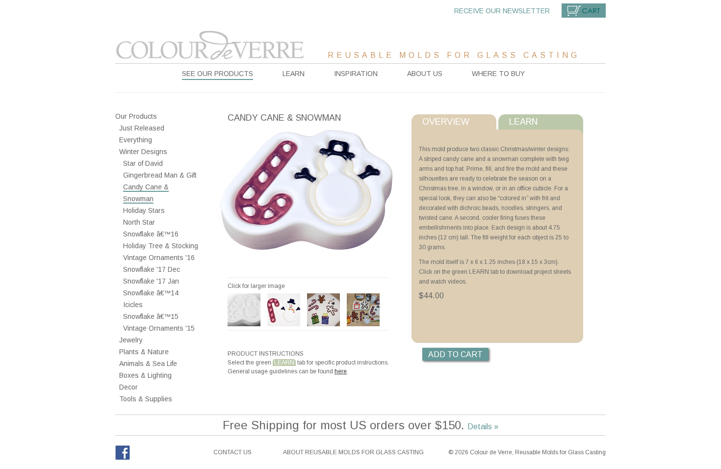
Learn (294, 74)
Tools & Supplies (145, 399)
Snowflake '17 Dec (151, 269)
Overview (445, 122)
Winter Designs (143, 152)
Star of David (143, 163)
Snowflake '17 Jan (151, 281)
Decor (128, 387)
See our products (217, 74)
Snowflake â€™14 (151, 293)
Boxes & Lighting (145, 375)
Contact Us (232, 452)
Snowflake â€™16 (151, 234)
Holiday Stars (144, 210)
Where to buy (498, 74)
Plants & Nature (144, 352)
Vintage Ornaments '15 (159, 328)
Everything (135, 140)
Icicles (133, 305)
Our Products (136, 116)
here (341, 371)
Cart (584, 10)
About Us (424, 74)
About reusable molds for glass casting (353, 452)
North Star (139, 222)
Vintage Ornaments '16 (159, 257)
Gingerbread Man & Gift (160, 175)
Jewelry (131, 340)
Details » (482, 426)
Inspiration (356, 74)
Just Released (141, 128)
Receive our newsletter (502, 11)
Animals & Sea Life (148, 363)
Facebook (122, 452)
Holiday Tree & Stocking (160, 246)
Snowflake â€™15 (151, 316)
